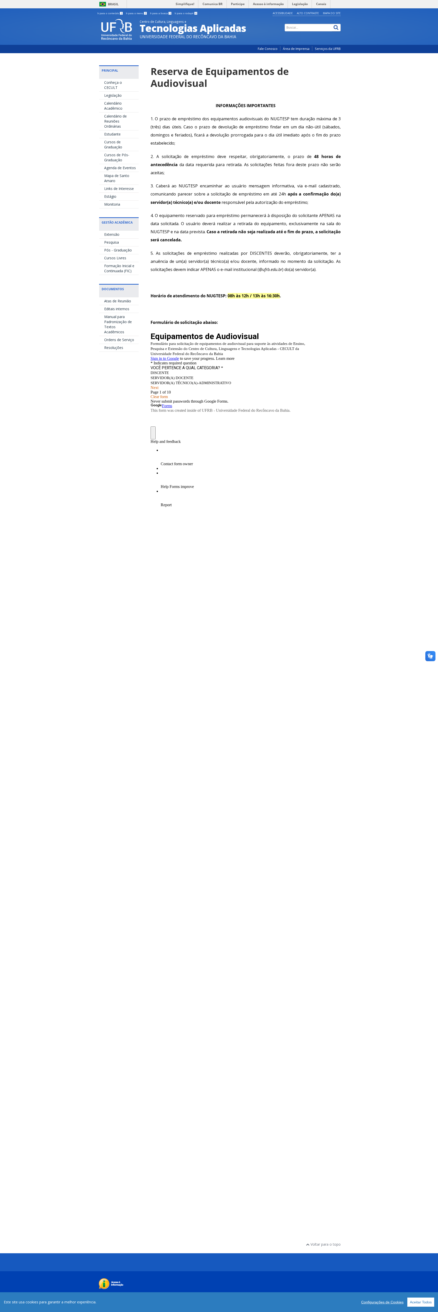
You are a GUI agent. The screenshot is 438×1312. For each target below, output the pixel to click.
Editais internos (116, 308)
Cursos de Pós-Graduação (116, 157)
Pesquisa (111, 242)
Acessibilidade (283, 13)
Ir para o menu (136, 13)
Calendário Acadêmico (113, 106)
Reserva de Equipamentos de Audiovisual (220, 77)
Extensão (111, 234)
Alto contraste (308, 13)
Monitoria (112, 204)
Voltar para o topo (325, 1244)
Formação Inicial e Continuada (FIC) (119, 268)
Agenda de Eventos (120, 167)
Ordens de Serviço (119, 339)
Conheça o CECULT (113, 85)
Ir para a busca (160, 13)
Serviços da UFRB (328, 49)
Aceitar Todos (421, 1302)
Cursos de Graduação (113, 144)
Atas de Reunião (117, 301)
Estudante (112, 134)
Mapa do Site (332, 13)
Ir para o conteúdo (109, 13)
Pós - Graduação (118, 250)
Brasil (113, 4)
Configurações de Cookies (382, 1302)
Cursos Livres (115, 258)
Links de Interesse (119, 188)
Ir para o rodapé (186, 13)
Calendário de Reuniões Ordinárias (115, 121)
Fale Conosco (268, 49)
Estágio (110, 196)
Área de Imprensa (296, 49)
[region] (219, 1302)
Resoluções (113, 347)
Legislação (113, 95)
